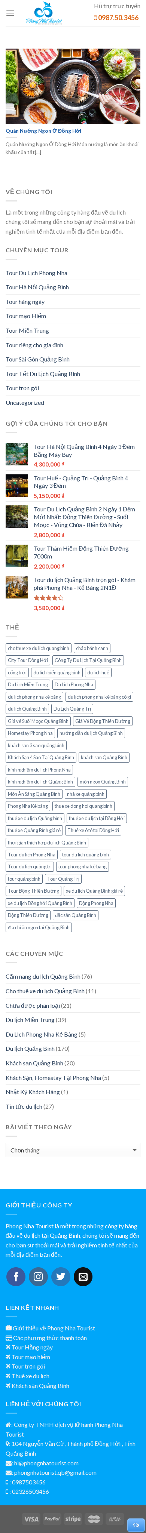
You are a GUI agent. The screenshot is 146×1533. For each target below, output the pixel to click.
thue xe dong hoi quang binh (83, 806)
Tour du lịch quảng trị (30, 866)
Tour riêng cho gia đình (34, 344)
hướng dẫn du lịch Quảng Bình (91, 733)
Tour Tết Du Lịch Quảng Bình (43, 373)
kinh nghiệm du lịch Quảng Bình (40, 782)
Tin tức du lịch (24, 1106)
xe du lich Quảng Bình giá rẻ (94, 891)
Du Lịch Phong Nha (74, 684)
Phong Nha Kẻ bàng (28, 806)
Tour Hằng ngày (32, 1347)
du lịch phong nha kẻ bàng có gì (99, 697)
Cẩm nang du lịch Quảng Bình (43, 976)
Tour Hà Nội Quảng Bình (37, 286)
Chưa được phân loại (33, 1005)
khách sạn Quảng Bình (104, 757)
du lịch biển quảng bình (56, 672)
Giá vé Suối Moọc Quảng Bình (38, 721)
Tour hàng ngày (25, 301)
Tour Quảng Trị (63, 879)
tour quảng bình (24, 879)
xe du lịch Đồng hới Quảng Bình (40, 903)
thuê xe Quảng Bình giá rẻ (34, 830)
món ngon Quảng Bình (103, 782)
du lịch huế (98, 672)
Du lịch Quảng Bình (30, 1048)
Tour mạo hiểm (31, 1356)
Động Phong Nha (96, 903)
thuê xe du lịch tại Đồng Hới (97, 818)
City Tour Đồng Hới (28, 660)
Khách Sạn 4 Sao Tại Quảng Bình (41, 757)
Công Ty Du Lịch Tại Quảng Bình (88, 660)
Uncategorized (25, 402)
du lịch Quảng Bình (27, 709)
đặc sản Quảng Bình (75, 915)
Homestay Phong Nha (30, 733)
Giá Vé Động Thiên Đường (102, 721)
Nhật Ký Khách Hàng (33, 1091)
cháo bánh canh (92, 648)
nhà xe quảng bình (85, 794)
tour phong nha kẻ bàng (82, 866)
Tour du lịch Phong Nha (31, 855)
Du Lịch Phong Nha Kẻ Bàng (41, 1034)
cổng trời (17, 672)
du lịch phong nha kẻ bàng (34, 697)
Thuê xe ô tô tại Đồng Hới (93, 830)
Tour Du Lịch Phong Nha (36, 272)
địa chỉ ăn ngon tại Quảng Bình (39, 927)
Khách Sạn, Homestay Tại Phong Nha (53, 1077)
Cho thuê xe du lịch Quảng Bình (45, 990)
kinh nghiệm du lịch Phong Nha (39, 770)
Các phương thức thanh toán (50, 1337)
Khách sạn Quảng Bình (34, 1062)
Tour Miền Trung (27, 330)
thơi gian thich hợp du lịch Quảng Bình (47, 843)
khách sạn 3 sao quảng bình (36, 745)
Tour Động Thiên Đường (33, 891)
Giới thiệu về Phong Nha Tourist (54, 1328)
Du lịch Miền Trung (30, 1019)
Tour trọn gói (22, 387)
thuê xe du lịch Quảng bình (35, 818)
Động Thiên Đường (28, 915)
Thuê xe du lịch (30, 1375)
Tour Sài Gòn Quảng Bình (38, 359)
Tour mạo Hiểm (26, 315)
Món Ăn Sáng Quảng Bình (34, 794)
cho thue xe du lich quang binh (38, 648)
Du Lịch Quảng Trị (72, 709)
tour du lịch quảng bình (85, 855)
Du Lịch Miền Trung (28, 684)
